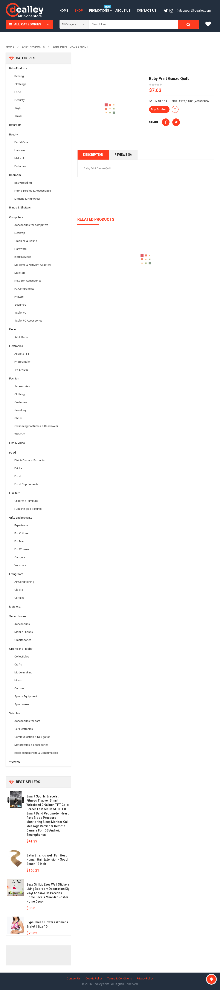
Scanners (20, 304)
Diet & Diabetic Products (29, 460)
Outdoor (19, 688)
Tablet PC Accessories (28, 320)
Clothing (19, 394)
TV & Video (21, 369)
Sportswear (21, 704)
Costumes (20, 402)
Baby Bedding (23, 182)
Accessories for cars (27, 721)
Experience (21, 525)
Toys (17, 108)
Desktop (19, 233)
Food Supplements (26, 484)
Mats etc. (15, 606)
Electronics (16, 346)
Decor (13, 329)
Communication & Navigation (32, 736)
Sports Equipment (25, 696)
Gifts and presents (20, 517)
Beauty (13, 134)
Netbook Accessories (27, 280)
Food (17, 92)
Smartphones (17, 616)
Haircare (19, 150)
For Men (19, 541)
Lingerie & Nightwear (27, 198)
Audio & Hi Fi (22, 353)
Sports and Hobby (20, 648)
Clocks (18, 589)
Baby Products (33, 46)
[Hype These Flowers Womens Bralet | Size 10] (15, 925)
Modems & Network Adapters (32, 264)
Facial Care (21, 142)
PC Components (24, 288)
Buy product (159, 109)
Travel (18, 116)
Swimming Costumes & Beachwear (36, 426)
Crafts (18, 664)
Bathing (19, 76)
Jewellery (20, 410)
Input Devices (22, 256)
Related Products (95, 219)
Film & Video (17, 442)
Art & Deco (21, 337)
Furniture (14, 493)
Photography (22, 361)
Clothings (20, 84)
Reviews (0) (123, 154)
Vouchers (20, 565)
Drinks (18, 468)
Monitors (20, 272)
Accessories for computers (31, 225)
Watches (19, 434)
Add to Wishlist (175, 109)
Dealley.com (101, 984)
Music (18, 680)
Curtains (19, 597)
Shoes (18, 418)
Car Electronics (23, 728)
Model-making (23, 672)
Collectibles (21, 656)
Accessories (22, 386)
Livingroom (16, 574)
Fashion (14, 378)
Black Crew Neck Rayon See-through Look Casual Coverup (146, 279)
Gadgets (19, 557)
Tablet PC (20, 312)
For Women (21, 549)
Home (10, 46)
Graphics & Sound (25, 240)
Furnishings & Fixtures (28, 508)
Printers (19, 296)
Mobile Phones (23, 632)
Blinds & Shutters (20, 207)
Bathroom (15, 124)
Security (19, 100)
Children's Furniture (26, 500)
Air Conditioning (24, 581)
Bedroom (15, 175)
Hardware (20, 248)
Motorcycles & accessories (31, 744)
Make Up (20, 158)
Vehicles (14, 713)
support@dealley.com (196, 10)
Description (93, 154)
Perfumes (20, 166)
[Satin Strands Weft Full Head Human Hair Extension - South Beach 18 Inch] (15, 858)
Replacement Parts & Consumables (36, 752)
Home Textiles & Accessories (32, 190)
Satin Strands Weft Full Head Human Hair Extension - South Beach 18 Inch (47, 860)
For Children (21, 533)
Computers (16, 217)
